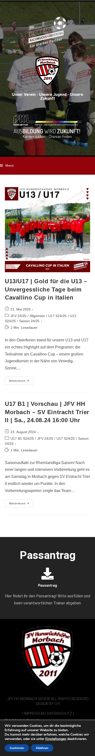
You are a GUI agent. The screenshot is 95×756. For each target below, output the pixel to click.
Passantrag (47, 585)
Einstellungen (55, 739)
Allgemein (37, 316)
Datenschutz (59, 713)
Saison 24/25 (29, 321)
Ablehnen (42, 748)
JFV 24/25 (18, 316)
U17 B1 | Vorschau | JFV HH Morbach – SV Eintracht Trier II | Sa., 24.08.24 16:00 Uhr (47, 412)
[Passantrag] (47, 573)
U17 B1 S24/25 (22, 438)
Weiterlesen (21, 379)
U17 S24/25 (57, 316)
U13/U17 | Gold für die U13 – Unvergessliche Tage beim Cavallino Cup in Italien (46, 289)
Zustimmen (17, 748)
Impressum (34, 713)
